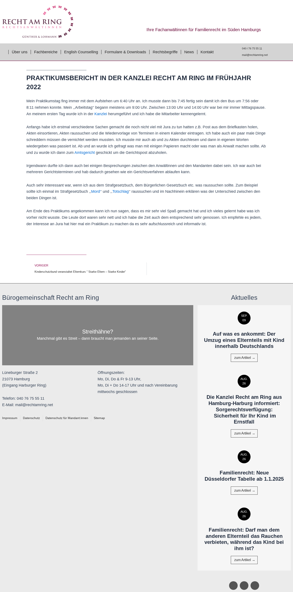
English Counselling (81, 52)
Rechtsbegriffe (165, 52)
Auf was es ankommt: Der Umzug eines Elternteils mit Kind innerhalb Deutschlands (244, 340)
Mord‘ (96, 191)
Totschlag (120, 191)
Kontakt (207, 52)
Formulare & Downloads (125, 52)
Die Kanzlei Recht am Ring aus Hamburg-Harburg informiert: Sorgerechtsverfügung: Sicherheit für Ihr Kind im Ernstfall (244, 409)
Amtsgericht (84, 152)
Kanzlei (101, 114)
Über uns (19, 52)
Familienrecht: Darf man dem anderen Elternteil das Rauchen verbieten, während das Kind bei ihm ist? (244, 539)
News (189, 52)
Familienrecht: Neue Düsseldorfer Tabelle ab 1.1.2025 (244, 476)
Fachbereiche (45, 52)
